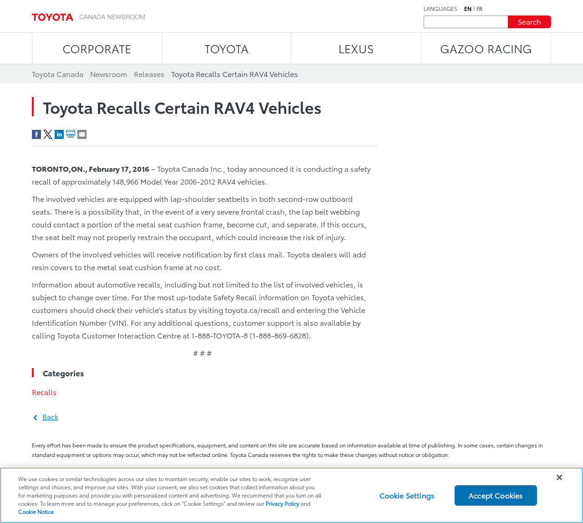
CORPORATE (96, 48)
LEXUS (356, 48)
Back (50, 416)
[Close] (559, 477)
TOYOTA (227, 48)
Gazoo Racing (486, 48)
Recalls (44, 391)
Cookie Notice (36, 511)
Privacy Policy (282, 503)
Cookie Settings (407, 495)
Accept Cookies (496, 495)
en (467, 8)
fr (479, 8)
